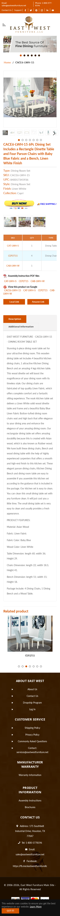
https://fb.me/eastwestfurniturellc (30, 866)
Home (7, 62)
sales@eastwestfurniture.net (30, 854)
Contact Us (7, 10)
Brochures (30, 807)
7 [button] (41, 140)
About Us (32, 689)
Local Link (14, 301)
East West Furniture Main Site (37, 885)
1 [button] (21, 55)
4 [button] (32, 55)
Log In (32, 709)
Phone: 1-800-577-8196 (43, 4)
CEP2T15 (24, 281)
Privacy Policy (32, 734)
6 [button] (39, 55)
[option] (30, 44)
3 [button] (28, 55)
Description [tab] (14, 318)
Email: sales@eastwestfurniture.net (14, 4)
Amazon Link (38, 301)
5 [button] (35, 55)
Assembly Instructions (30, 800)
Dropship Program (32, 702)
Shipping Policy (32, 727)
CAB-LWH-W (38, 281)
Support (18, 10)
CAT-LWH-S (10, 281)
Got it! (10, 910)
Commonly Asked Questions (32, 741)
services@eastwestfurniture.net (32, 752)
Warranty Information (30, 775)
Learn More (36, 906)
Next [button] (54, 133)
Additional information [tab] (21, 326)
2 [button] (24, 55)
